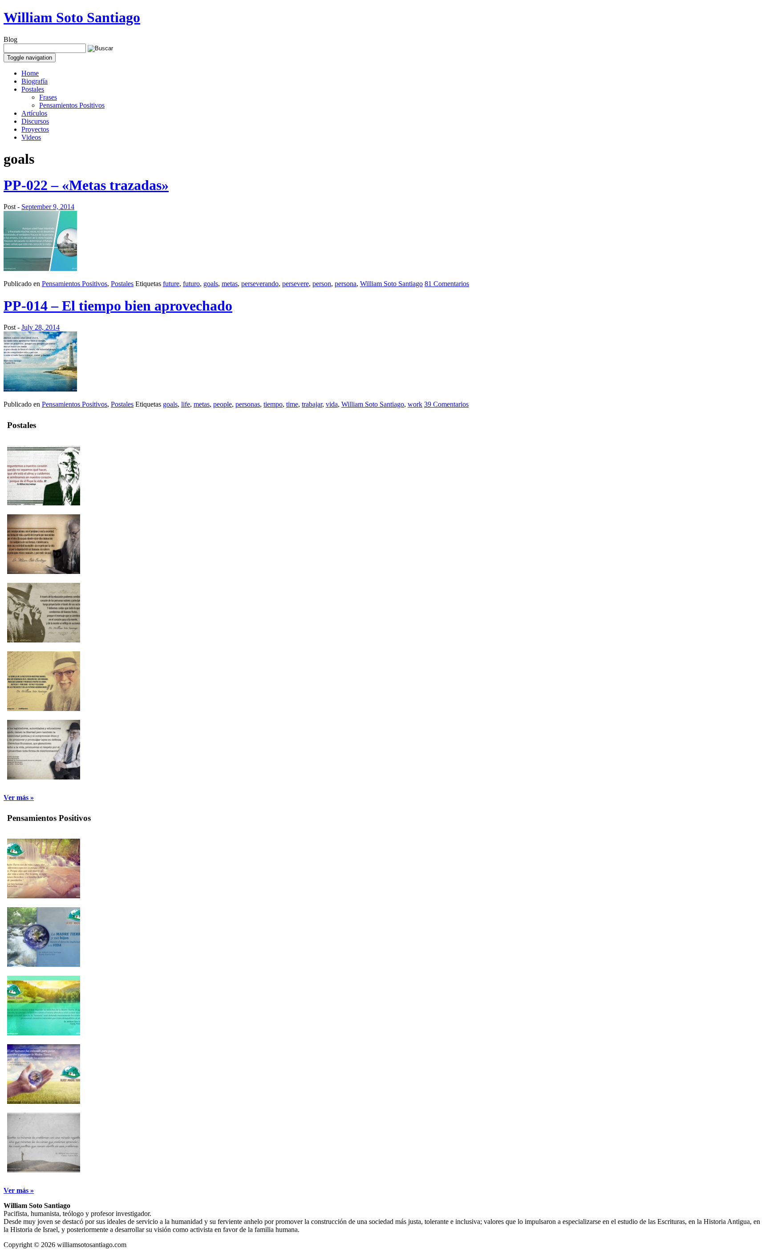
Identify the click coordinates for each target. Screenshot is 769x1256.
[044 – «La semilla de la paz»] (43, 708)
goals (210, 283)
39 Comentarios (446, 404)
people (222, 404)
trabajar (312, 404)
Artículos (34, 113)
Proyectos (35, 129)
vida (332, 404)
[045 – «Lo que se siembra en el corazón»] (43, 640)
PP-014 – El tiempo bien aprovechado (118, 306)
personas (247, 404)
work (415, 404)
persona (345, 283)
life (185, 404)
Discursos (35, 121)
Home (30, 73)
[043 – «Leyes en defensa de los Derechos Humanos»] (43, 777)
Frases (48, 97)
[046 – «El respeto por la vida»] (43, 571)
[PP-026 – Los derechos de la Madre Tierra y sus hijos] (43, 964)
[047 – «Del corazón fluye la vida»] (43, 503)
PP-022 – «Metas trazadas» (86, 185)
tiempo (273, 404)
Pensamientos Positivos (72, 105)
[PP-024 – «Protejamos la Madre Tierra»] (43, 1101)
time (292, 404)
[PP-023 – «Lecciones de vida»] (43, 1170)
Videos (31, 137)
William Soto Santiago (72, 17)
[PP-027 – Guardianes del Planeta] (43, 896)
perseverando (260, 283)
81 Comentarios (447, 283)
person (321, 283)
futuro (191, 283)
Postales (32, 89)
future (171, 283)
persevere (295, 283)
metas (230, 283)
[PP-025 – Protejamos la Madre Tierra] (43, 1033)
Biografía (34, 81)
